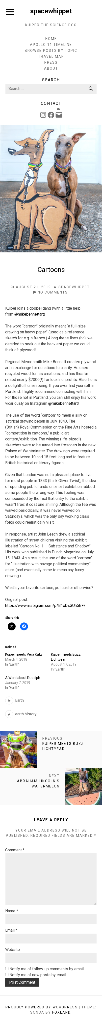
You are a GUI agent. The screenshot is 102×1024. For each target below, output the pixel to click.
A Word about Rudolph (22, 678)
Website (12, 949)
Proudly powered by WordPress (41, 1007)
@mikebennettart (29, 314)
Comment (15, 850)
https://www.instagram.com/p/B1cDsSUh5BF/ (45, 605)
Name (11, 911)
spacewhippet (51, 11)
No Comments (53, 292)
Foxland (61, 1012)
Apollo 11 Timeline (51, 45)
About (51, 68)
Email (11, 930)
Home (51, 39)
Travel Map (51, 56)
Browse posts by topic (51, 51)
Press (51, 62)
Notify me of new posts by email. (38, 974)
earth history (26, 714)
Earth (19, 700)
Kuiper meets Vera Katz (23, 654)
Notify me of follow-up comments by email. (46, 969)
